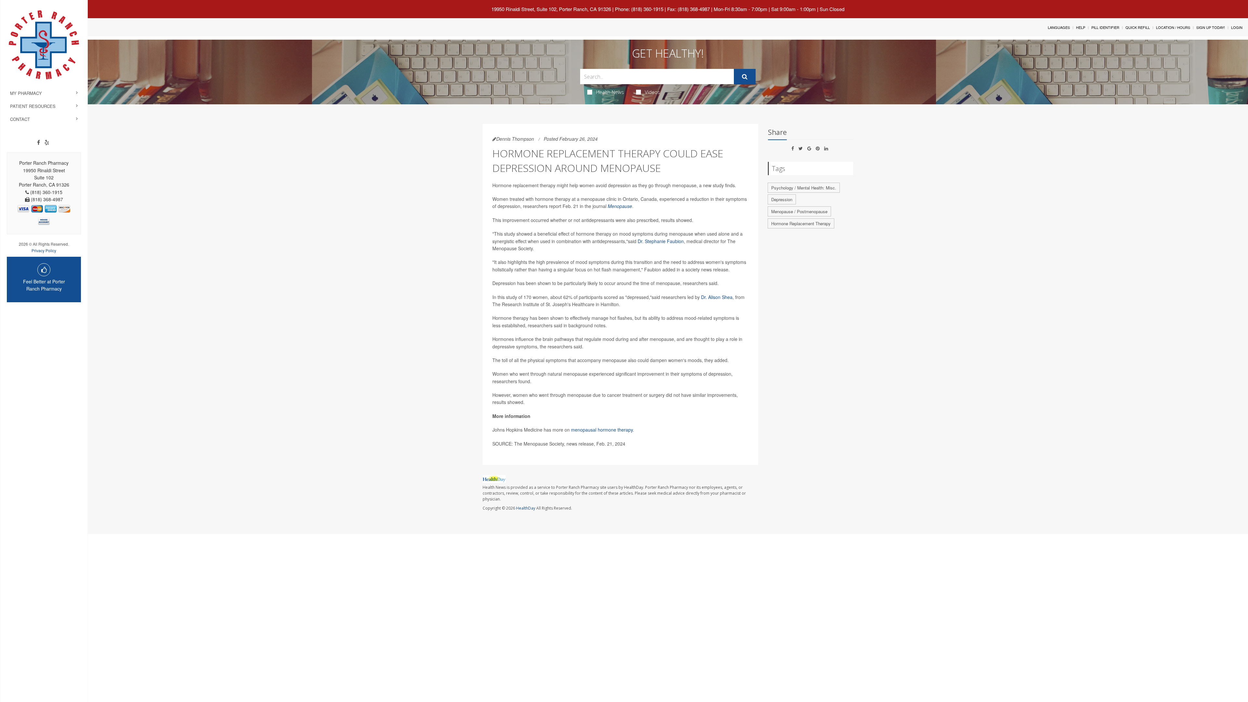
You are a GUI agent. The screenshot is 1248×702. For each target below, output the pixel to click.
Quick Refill (1137, 27)
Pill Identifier (1105, 27)
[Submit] (745, 76)
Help (1080, 27)
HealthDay (525, 508)
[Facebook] (38, 142)
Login (1236, 27)
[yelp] (47, 142)
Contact (20, 119)
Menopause (620, 206)
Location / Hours (1173, 27)
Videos (652, 92)
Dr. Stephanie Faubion (661, 241)
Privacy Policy (44, 250)
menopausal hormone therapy (602, 429)
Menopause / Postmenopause (799, 211)
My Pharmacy (26, 93)
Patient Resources (33, 106)
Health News (610, 92)
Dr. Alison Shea (717, 297)
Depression (781, 199)
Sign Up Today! (1210, 27)
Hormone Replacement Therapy (801, 223)
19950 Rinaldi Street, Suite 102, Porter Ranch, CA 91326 (551, 9)
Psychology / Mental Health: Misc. (803, 188)
